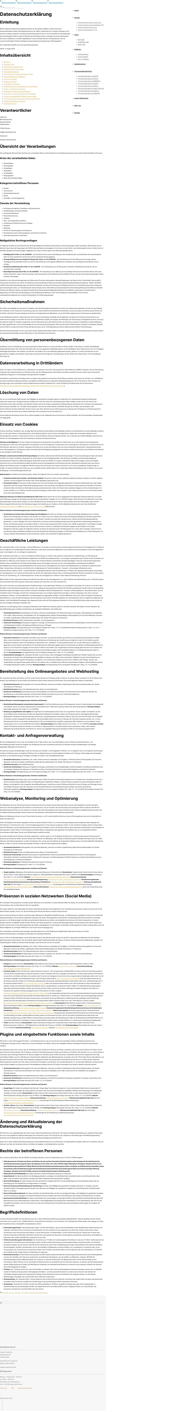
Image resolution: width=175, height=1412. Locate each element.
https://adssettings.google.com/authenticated (18, 887)
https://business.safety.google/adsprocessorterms (64, 879)
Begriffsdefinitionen (10, 104)
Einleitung (7, 62)
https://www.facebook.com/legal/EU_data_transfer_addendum (32, 1010)
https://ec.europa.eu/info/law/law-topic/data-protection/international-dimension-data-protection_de (32, 386)
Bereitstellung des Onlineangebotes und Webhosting (21, 86)
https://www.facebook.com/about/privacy (32, 1008)
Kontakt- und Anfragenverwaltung (14, 89)
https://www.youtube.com (12, 1110)
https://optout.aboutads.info (9, 506)
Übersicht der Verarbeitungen (13, 67)
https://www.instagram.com (67, 966)
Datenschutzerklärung (25, 1388)
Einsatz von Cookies (10, 81)
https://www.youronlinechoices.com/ (33, 506)
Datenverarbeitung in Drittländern (14, 77)
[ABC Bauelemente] (31, 2)
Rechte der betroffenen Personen (14, 101)
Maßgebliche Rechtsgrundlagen (14, 69)
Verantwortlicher (9, 64)
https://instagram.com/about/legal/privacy (17, 969)
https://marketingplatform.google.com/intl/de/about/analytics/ (50, 877)
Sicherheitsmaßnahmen (11, 72)
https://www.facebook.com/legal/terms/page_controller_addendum (25, 993)
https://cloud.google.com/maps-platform (17, 1098)
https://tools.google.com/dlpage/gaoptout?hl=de (37, 884)
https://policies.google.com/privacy (15, 879)
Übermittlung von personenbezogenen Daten (18, 74)
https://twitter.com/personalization (66, 1027)
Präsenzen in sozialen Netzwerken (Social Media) (20, 94)
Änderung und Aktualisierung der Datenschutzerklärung (22, 99)
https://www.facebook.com (91, 1005)
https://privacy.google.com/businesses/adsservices (65, 887)
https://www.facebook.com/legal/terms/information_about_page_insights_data (29, 1003)
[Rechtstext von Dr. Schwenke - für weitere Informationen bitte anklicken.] (24, 1293)
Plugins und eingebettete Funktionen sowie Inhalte (20, 96)
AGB (12, 1388)
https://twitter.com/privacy (39, 1027)
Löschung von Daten (10, 79)
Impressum (3, 1388)
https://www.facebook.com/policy (67, 978)
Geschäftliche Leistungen (12, 84)
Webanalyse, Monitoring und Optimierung (17, 91)
